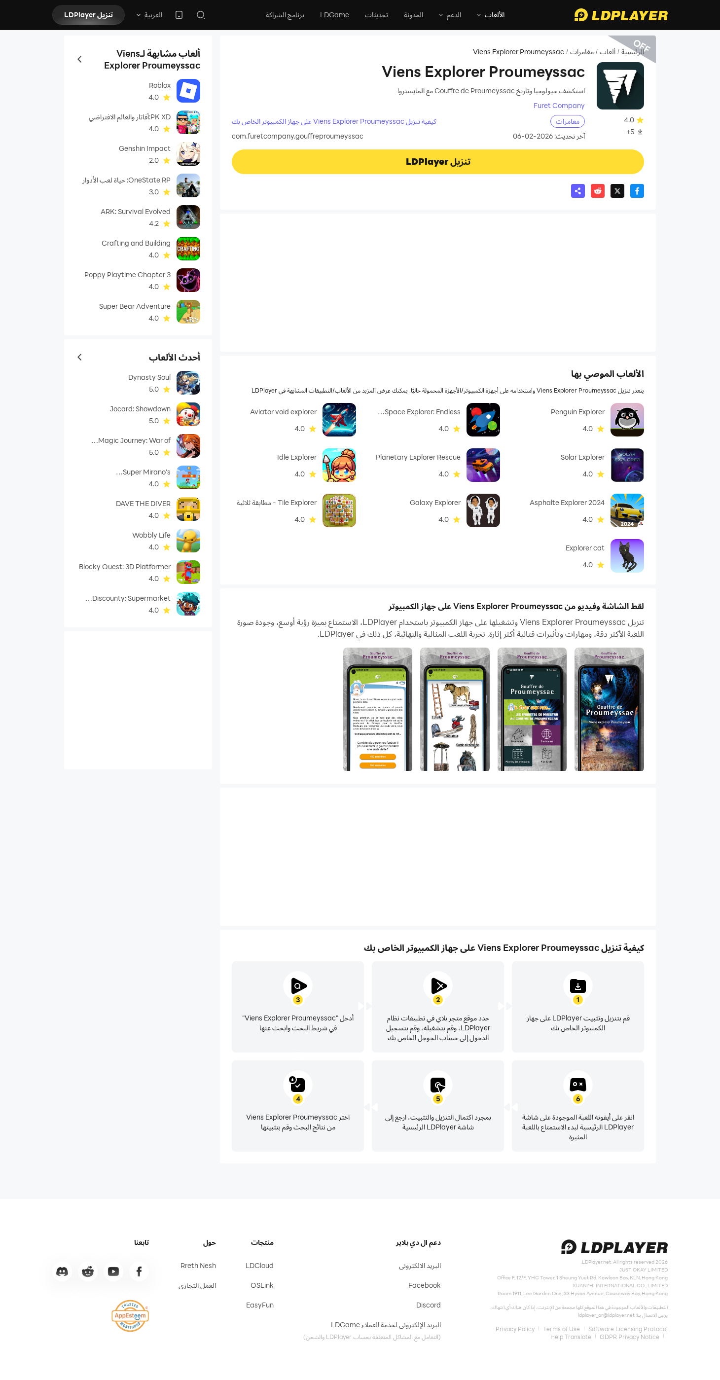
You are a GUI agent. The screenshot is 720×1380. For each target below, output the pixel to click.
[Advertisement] (438, 283)
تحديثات (376, 14)
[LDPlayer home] (621, 15)
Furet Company (559, 105)
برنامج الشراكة (285, 14)
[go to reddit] (88, 1271)
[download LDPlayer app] (179, 15)
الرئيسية (632, 51)
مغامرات (582, 51)
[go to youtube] (113, 1271)
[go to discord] (62, 1271)
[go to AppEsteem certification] (130, 1316)
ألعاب (607, 51)
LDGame (334, 14)
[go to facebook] (139, 1271)
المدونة (413, 14)
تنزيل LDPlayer (88, 14)
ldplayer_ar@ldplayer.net (606, 1314)
